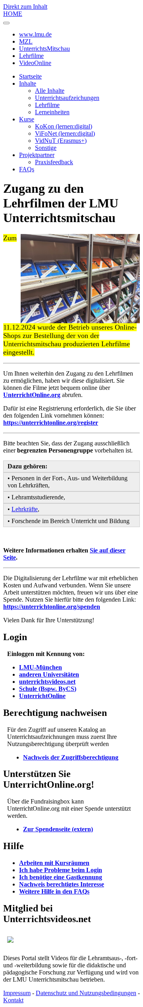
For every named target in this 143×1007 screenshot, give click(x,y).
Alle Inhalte (49, 90)
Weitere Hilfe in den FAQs (54, 891)
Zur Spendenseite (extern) (58, 829)
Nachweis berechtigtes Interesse (61, 884)
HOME (12, 13)
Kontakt (13, 1000)
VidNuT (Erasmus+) (61, 140)
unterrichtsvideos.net (47, 681)
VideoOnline (35, 62)
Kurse (26, 119)
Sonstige (45, 147)
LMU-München (40, 667)
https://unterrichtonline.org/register (50, 422)
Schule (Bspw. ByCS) (47, 688)
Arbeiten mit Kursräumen (54, 862)
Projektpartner (36, 155)
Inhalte (27, 83)
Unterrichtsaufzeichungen (67, 97)
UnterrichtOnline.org (31, 394)
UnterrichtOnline (42, 695)
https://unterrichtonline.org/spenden (51, 606)
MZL (26, 41)
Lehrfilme (31, 55)
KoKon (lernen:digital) (63, 126)
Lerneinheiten (52, 112)
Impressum (17, 993)
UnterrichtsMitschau (44, 48)
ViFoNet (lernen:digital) (65, 133)
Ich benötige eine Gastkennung (60, 877)
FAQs (26, 169)
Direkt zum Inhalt (25, 6)
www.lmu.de (35, 34)
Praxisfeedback (54, 162)
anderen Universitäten (49, 674)
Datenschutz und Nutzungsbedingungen (86, 993)
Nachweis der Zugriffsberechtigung (70, 757)
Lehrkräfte (25, 509)
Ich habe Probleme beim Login (60, 870)
